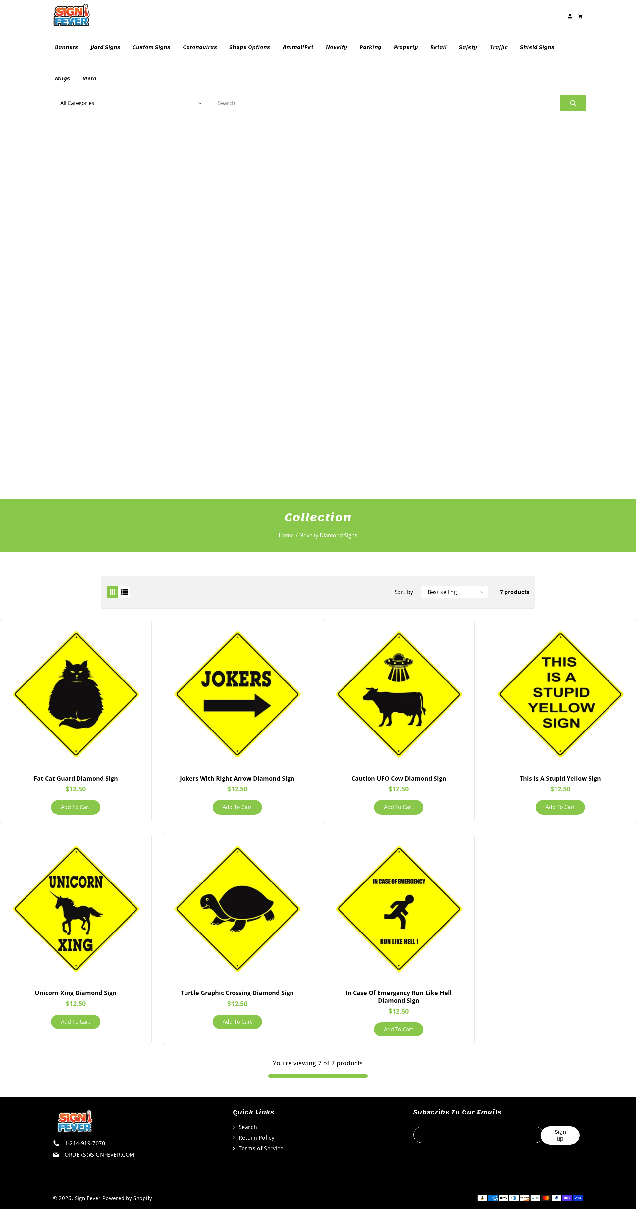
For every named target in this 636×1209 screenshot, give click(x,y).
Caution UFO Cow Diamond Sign (398, 778)
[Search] (573, 103)
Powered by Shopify (127, 1198)
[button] (580, 16)
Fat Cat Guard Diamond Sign (76, 778)
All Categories (77, 103)
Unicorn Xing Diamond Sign (76, 993)
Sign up (560, 1135)
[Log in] (570, 16)
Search (247, 1127)
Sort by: (405, 592)
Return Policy (255, 1137)
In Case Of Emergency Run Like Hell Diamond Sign (398, 996)
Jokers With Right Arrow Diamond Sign (237, 778)
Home (286, 535)
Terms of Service (260, 1148)
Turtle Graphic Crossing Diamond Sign (237, 993)
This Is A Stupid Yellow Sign (560, 778)
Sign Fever (88, 1198)
